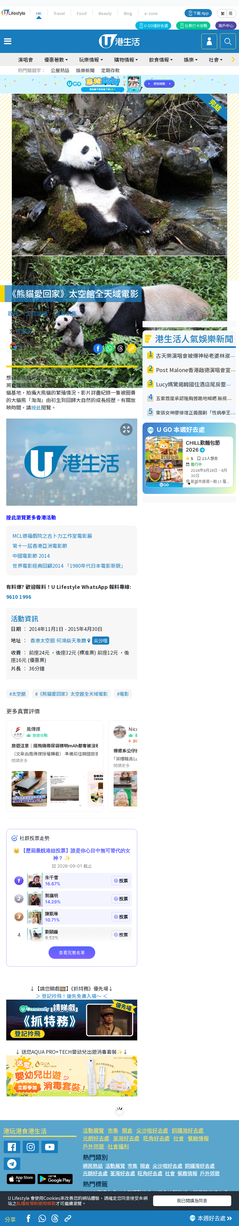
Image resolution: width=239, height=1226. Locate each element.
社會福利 (118, 1146)
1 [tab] (105, 77)
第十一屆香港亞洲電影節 (39, 545)
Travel (59, 13)
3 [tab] (118, 77)
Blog (128, 13)
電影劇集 (66, 313)
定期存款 (110, 70)
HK (38, 13)
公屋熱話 (60, 70)
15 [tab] (127, 92)
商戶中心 (225, 25)
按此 (36, 407)
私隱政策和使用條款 (36, 1203)
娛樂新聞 (85, 70)
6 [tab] (137, 77)
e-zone (151, 13)
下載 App (201, 13)
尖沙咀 (101, 640)
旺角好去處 (156, 1138)
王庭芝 (24, 331)
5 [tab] (130, 77)
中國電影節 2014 (31, 555)
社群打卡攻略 (196, 25)
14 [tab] (121, 92)
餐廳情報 (198, 1138)
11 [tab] (130, 84)
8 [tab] (112, 84)
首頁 (12, 313)
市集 (113, 1130)
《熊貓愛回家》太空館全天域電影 (73, 693)
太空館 (19, 693)
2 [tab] (112, 77)
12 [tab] (137, 84)
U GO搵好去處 (156, 25)
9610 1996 (18, 596)
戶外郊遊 (93, 1146)
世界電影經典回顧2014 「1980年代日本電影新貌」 (69, 565)
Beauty (105, 13)
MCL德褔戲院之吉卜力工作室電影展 (52, 535)
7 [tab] (105, 84)
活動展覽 (93, 1130)
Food (82, 13)
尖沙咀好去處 (152, 1130)
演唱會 (25, 59)
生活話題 (36, 313)
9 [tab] (118, 84)
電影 (124, 693)
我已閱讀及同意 (192, 1200)
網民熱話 (93, 1165)
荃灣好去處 (126, 1138)
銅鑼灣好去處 (188, 1130)
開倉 (127, 1130)
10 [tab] (124, 84)
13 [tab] (115, 92)
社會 (178, 1138)
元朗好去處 (96, 1138)
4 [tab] (124, 77)
